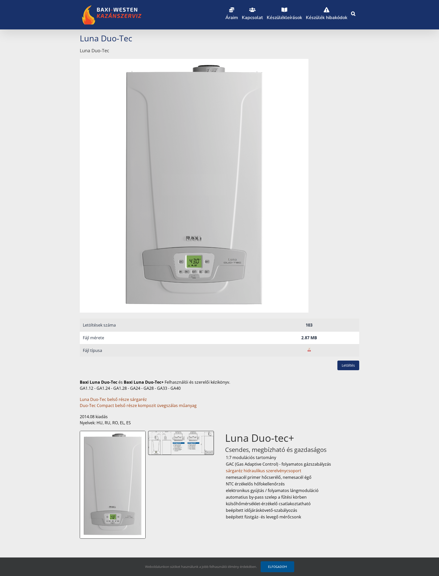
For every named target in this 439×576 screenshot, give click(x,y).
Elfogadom (277, 567)
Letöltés (348, 365)
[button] (353, 12)
